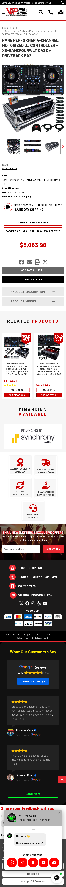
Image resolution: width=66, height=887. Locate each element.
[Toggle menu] (4, 12)
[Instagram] (22, 862)
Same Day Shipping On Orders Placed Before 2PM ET (26, 2)
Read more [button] (17, 718)
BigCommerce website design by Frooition (33, 638)
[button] (59, 813)
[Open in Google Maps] (33, 862)
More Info (17, 389)
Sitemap (32, 635)
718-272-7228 (27, 586)
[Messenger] (43, 862)
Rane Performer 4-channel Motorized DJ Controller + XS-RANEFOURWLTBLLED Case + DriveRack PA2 (49, 368)
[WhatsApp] (12, 862)
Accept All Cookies (33, 881)
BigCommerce (52, 635)
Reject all (33, 874)
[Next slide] (62, 146)
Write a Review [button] (9, 168)
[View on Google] (10, 732)
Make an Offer (33, 279)
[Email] (54, 862)
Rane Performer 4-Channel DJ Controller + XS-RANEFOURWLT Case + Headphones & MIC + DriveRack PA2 (17, 368)
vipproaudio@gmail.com (35, 595)
